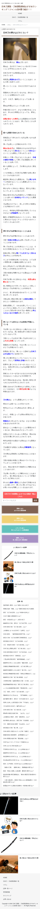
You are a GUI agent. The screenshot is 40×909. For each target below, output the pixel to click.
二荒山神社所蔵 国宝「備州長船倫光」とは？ (16, 659)
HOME (20, 13)
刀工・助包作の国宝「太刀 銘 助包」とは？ (16, 645)
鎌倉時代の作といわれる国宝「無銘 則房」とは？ (18, 663)
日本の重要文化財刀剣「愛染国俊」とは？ (16, 738)
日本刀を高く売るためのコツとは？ (25, 573)
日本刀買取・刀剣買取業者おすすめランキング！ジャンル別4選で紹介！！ (19, 8)
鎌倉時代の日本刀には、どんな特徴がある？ (16, 753)
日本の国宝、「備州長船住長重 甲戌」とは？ (16, 634)
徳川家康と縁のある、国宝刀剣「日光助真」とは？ (18, 720)
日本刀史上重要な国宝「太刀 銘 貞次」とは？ (17, 648)
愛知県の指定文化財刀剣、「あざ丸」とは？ (16, 713)
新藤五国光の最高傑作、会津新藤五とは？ (16, 735)
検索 (35, 500)
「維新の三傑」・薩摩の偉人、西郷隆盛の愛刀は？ (18, 767)
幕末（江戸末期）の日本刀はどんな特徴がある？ (18, 764)
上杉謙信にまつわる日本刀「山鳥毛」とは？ (16, 630)
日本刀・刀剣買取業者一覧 (20, 17)
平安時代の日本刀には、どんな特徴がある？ (16, 749)
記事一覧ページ (8, 888)
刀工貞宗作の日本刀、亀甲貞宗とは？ (14, 706)
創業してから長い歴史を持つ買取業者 (20, 539)
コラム (20, 21)
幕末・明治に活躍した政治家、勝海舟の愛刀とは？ (18, 771)
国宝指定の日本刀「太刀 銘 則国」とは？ (15, 641)
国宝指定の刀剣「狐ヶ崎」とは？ (13, 728)
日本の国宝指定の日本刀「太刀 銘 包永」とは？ (17, 652)
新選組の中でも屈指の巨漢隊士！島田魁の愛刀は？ (18, 786)
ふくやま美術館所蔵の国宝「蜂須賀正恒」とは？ (18, 688)
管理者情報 (6, 892)
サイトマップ (7, 896)
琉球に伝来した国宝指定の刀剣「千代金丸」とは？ (18, 702)
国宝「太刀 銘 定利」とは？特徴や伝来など (16, 612)
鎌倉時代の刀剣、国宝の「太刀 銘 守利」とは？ (17, 623)
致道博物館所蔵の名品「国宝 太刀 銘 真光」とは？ (18, 684)
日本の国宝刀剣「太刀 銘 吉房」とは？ (15, 627)
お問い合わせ (7, 899)
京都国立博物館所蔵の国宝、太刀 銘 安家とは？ (17, 666)
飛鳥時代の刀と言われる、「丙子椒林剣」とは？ (18, 695)
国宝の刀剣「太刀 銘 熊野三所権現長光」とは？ (17, 638)
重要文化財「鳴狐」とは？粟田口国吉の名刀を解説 (18, 609)
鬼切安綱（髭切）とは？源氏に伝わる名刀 (16, 605)
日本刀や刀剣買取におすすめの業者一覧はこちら (20, 495)
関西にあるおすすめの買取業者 (20, 519)
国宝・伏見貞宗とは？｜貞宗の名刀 (14, 620)
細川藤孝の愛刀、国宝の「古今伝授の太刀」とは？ (18, 699)
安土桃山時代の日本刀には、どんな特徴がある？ (18, 760)
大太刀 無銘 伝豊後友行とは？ (12, 616)
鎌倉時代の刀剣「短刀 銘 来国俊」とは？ (15, 677)
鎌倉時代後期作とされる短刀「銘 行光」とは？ (17, 670)
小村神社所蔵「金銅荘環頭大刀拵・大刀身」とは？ (18, 681)
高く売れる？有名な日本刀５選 (24, 562)
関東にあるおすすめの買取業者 (20, 509)
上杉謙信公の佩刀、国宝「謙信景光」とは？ (16, 717)
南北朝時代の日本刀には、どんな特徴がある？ (17, 756)
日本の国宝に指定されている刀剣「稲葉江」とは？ (18, 731)
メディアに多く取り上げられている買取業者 (20, 529)
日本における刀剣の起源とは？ (12, 746)
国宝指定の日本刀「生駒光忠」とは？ (14, 656)
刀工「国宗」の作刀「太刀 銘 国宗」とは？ (16, 692)
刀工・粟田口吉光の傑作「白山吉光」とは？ (16, 724)
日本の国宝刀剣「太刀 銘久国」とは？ (14, 710)
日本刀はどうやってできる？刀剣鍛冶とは (16, 742)
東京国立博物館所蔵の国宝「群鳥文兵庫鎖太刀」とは (19, 674)
